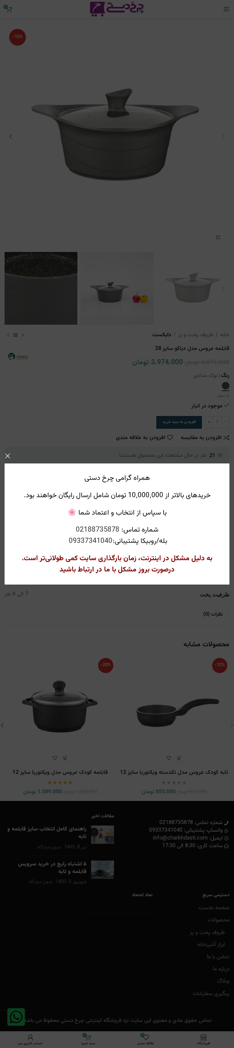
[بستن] (7, 455)
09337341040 (90, 541)
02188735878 (97, 530)
